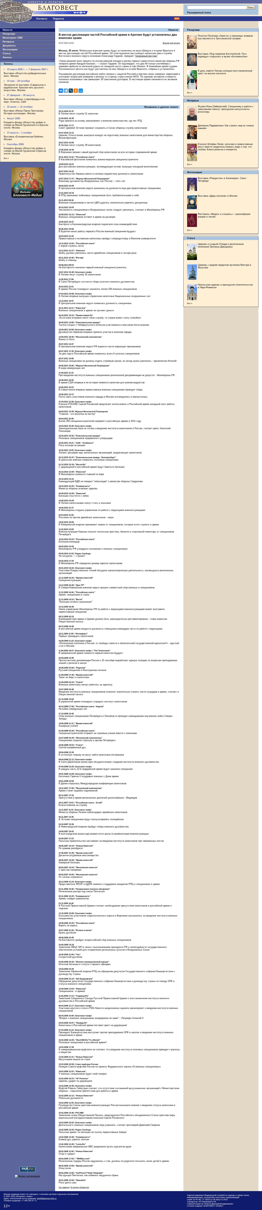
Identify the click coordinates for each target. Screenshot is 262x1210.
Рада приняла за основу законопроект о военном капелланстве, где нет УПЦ (100, 120)
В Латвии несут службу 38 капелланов (80, 145)
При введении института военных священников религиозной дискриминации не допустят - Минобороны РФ (117, 375)
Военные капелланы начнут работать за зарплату (85, 684)
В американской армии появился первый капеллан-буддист (91, 653)
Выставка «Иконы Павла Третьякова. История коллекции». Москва (24, 112)
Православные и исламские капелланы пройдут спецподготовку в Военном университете (107, 238)
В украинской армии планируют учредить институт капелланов (93, 701)
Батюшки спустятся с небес (74, 495)
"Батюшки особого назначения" (75, 601)
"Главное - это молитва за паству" (77, 414)
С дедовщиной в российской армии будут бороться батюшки (91, 467)
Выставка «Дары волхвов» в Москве (217, 195)
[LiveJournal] (71, 91)
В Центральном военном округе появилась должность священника (95, 303)
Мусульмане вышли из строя (74, 1059)
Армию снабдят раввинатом (74, 898)
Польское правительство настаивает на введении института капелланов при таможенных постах (111, 841)
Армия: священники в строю (74, 594)
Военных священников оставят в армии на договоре (87, 217)
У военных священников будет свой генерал (83, 1073)
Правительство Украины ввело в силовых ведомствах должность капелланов (101, 173)
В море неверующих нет (72, 368)
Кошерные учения (68, 725)
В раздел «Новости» (80, 1187)
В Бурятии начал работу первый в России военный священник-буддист (97, 231)
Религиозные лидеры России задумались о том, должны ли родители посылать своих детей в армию (114, 1161)
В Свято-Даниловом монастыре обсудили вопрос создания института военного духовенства (109, 762)
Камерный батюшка (69, 862)
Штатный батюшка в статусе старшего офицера (84, 964)
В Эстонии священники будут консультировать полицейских (91, 819)
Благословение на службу (73, 805)
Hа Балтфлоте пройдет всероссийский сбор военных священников (95, 940)
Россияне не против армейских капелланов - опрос (86, 517)
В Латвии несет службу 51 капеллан (78, 113)
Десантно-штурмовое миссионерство (79, 855)
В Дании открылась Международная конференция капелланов (92, 783)
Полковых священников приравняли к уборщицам (85, 438)
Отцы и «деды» (67, 1153)
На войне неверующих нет (73, 709)
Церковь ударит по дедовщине (75, 1081)
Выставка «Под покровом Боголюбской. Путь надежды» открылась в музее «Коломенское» (223, 55)
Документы (9, 45)
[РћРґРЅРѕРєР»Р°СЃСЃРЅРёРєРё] (76, 91)
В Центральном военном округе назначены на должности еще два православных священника (110, 188)
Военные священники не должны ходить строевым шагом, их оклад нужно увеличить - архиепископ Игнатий (117, 361)
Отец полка (65, 1168)
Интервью (8, 41)
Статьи (7, 53)
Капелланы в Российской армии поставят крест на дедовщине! (93, 1025)
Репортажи (9, 33)
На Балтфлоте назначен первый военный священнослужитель (93, 267)
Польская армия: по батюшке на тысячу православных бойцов (92, 1132)
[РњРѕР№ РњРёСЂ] (81, 91)
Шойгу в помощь (68, 260)
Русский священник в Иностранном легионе (82, 670)
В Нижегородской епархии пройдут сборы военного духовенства (94, 826)
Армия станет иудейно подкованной (78, 790)
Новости (7, 30)
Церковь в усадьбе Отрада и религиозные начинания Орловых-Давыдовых (221, 245)
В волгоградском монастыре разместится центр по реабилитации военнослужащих (104, 833)
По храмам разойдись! (71, 848)
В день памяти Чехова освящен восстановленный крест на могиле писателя (225, 72)
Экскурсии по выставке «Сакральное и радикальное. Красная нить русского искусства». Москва (25, 88)
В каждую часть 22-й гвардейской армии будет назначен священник (96, 769)
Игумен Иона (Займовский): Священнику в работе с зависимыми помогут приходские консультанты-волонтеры (225, 109)
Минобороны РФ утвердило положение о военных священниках (93, 548)
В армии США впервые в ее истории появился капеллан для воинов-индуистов (102, 382)
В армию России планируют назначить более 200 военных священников (98, 289)
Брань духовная (67, 932)
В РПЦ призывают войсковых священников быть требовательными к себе (99, 195)
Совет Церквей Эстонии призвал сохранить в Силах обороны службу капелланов (103, 128)
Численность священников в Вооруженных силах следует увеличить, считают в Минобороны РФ (112, 209)
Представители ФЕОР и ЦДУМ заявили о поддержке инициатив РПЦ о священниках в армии (109, 884)
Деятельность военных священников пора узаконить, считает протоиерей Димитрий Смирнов (109, 1125)
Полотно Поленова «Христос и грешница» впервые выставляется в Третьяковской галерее (225, 37)
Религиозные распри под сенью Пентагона (82, 891)
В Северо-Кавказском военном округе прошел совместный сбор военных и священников (107, 587)
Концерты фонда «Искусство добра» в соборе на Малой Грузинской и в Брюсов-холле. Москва (26, 125)
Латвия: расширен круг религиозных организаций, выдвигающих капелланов (100, 452)
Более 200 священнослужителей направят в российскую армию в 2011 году (100, 421)
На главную (64, 1187)
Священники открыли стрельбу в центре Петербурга (87, 740)
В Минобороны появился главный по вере (81, 474)
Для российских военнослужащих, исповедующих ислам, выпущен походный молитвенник (108, 166)
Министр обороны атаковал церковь (78, 488)
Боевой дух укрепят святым (74, 1139)
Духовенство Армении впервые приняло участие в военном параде (95, 332)
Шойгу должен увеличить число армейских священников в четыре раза (97, 253)
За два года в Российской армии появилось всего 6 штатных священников (99, 353)
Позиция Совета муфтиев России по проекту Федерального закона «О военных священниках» (110, 1066)
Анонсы (7, 57)
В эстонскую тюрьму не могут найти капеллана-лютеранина (91, 754)
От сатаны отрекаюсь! (71, 877)
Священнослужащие (70, 580)
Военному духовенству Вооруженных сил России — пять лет (92, 181)
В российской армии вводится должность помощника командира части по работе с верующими (110, 628)
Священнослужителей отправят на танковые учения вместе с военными (98, 733)
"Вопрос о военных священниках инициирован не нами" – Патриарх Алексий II (101, 1018)
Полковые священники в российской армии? (83, 1042)
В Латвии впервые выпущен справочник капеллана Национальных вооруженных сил (104, 296)
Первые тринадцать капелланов (76, 636)
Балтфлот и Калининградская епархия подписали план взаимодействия (98, 224)
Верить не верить (68, 925)
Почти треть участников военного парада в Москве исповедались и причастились (103, 396)
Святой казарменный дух (72, 747)
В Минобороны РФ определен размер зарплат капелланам (90, 563)
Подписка (58, 18)
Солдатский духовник (70, 957)
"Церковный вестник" (146, 56)
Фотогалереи (10, 49)
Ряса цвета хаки (67, 1182)
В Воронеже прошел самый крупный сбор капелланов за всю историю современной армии (108, 152)
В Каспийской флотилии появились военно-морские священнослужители (98, 159)
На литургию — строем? (72, 556)
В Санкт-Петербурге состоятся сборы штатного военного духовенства (96, 281)
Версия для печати (171, 43)
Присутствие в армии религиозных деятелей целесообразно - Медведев (98, 797)
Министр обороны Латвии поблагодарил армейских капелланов (93, 812)
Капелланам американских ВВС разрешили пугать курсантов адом (95, 1146)
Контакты (41, 18)
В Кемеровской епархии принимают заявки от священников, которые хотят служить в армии (109, 524)
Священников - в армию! (72, 991)
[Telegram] (66, 91)
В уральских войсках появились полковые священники (88, 459)
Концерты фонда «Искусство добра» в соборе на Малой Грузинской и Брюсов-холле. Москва (25, 151)
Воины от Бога (66, 339)
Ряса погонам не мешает (72, 445)
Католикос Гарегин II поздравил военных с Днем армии (89, 776)
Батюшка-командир (69, 541)
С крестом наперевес (70, 869)
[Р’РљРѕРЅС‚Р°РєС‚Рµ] (61, 91)
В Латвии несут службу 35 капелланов (80, 274)
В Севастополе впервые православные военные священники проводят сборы (101, 389)
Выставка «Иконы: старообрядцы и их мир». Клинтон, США (24, 100)
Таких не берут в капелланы (74, 677)
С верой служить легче (71, 245)
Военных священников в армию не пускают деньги (86, 310)
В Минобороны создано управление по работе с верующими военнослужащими (102, 510)
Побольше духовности (71, 1098)
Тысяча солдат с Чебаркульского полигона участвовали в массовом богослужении (104, 325)
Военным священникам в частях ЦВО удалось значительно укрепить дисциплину (103, 202)
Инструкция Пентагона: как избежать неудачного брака (88, 1175)
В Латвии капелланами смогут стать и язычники (85, 503)
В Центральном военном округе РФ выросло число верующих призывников (100, 346)
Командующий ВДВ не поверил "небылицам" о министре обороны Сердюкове (101, 481)
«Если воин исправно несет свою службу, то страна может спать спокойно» (100, 317)
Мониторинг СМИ (12, 37)
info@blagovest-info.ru (46, 1198)
